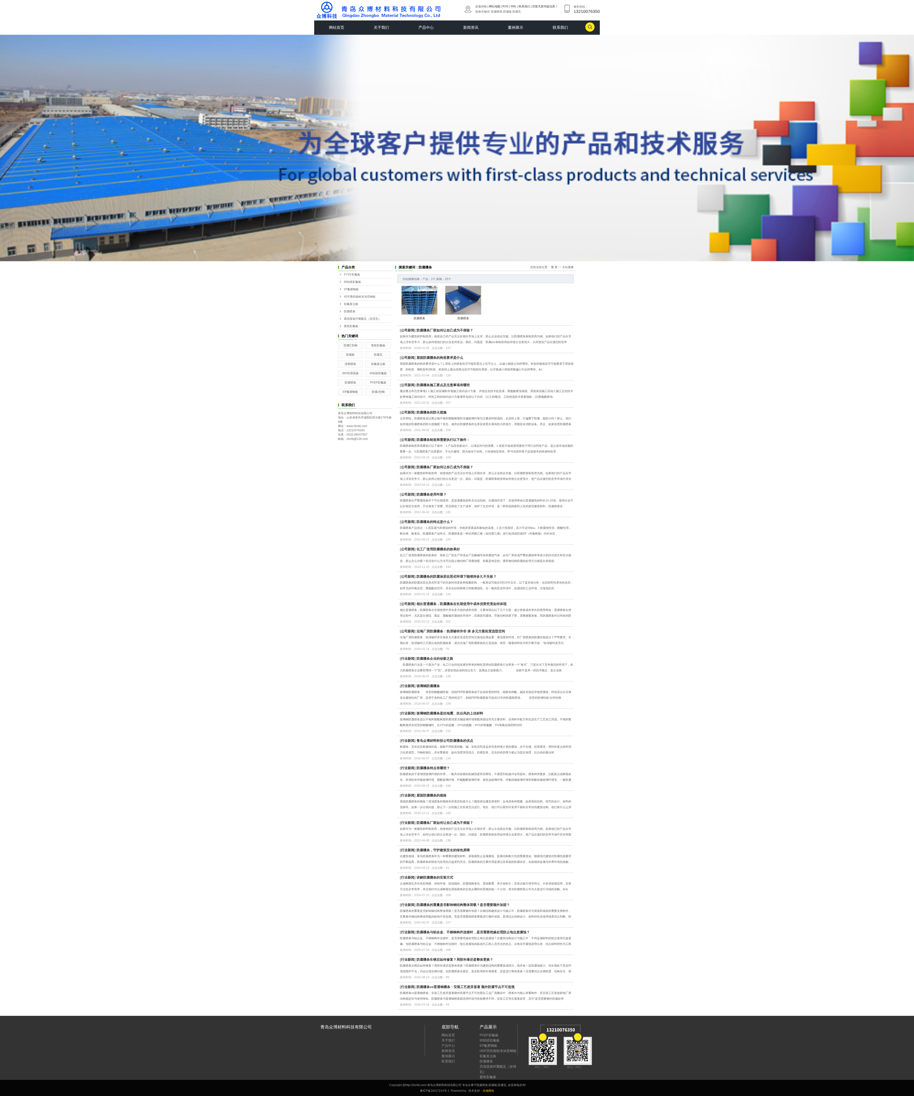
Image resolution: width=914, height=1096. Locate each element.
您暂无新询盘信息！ (545, 6)
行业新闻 (407, 658)
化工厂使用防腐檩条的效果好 (438, 549)
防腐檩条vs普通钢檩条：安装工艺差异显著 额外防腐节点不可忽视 (466, 987)
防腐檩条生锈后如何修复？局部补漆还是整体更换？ (455, 959)
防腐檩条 (496, 11)
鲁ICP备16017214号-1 (435, 1090)
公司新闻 (407, 330)
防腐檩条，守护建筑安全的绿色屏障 (443, 850)
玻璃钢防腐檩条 (428, 686)
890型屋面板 (350, 373)
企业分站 (481, 6)
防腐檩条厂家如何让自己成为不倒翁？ (445, 330)
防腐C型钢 (350, 345)
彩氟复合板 (351, 304)
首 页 (554, 267)
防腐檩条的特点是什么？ (435, 522)
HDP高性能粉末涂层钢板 (360, 296)
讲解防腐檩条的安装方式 (435, 877)
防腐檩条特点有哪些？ (433, 768)
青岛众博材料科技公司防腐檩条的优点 (445, 740)
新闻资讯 (470, 27)
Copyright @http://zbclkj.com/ (408, 1085)
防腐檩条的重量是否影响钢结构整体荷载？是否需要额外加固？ (463, 905)
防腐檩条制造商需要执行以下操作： (443, 440)
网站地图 (494, 6)
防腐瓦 (516, 11)
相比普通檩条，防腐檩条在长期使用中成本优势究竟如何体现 (462, 604)
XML (514, 6)
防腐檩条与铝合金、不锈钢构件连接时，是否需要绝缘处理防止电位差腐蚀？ (473, 932)
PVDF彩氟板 (352, 274)
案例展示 (515, 27)
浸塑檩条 (350, 364)
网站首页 (336, 27)
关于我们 (381, 27)
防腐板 (507, 11)
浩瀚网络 (488, 1090)
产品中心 (426, 27)
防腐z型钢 (378, 391)
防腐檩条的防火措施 (432, 412)
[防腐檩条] (419, 300)
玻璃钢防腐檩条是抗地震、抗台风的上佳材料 (450, 713)
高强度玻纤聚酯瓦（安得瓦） (362, 318)
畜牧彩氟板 (351, 326)
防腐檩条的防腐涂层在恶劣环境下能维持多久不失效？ (457, 576)
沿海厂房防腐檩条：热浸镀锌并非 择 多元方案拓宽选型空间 (461, 631)
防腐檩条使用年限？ (432, 494)
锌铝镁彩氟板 (352, 282)
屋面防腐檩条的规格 (432, 795)
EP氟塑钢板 (351, 289)
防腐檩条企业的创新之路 (435, 658)
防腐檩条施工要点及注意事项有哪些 (443, 385)
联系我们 (524, 6)
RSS (505, 6)
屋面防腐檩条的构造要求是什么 (440, 357)
